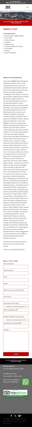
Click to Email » (7, 376)
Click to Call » (18, 376)
